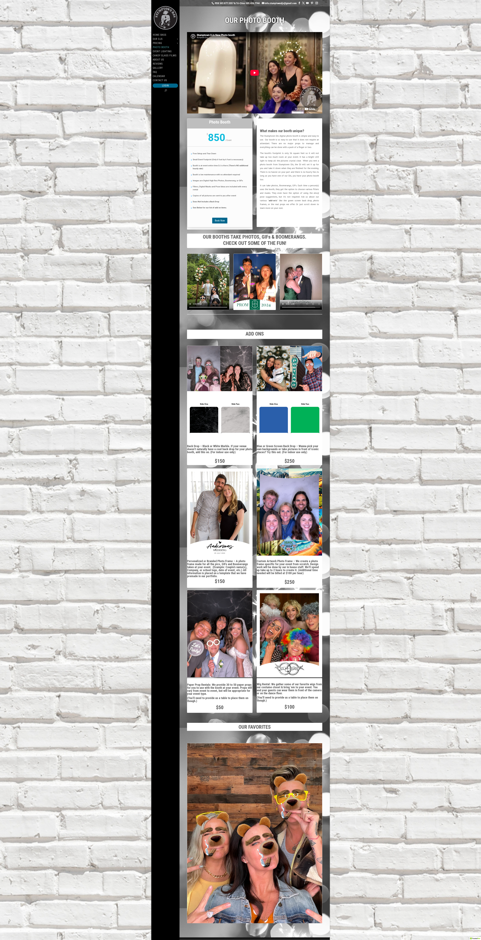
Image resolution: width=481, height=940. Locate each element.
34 (264, 296)
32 (260, 296)
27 (249, 296)
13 (260, 292)
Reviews (158, 64)
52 (262, 300)
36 (268, 296)
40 (236, 300)
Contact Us (160, 80)
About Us (158, 60)
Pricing (157, 43)
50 (258, 300)
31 (258, 296)
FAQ (155, 72)
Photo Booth (161, 47)
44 (245, 300)
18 (253, 917)
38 (273, 296)
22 (262, 917)
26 (247, 296)
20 (234, 296)
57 (273, 300)
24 (243, 296)
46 (249, 300)
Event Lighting (162, 51)
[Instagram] (316, 3)
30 (256, 296)
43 (243, 300)
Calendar (159, 76)
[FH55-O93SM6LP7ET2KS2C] (254, 309)
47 (251, 300)
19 (273, 292)
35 (266, 296)
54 (266, 300)
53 (264, 300)
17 (268, 292)
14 (262, 292)
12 (258, 292)
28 (251, 296)
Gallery (158, 68)
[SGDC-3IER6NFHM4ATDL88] (220, 555)
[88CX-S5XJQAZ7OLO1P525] (289, 676)
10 (307, 302)
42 (241, 300)
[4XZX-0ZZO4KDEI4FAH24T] (254, 922)
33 (262, 296)
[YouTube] (307, 3)
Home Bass (159, 35)
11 (256, 292)
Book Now (220, 220)
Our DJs (158, 39)
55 (268, 300)
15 (264, 292)
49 (256, 300)
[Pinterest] (312, 3)
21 (236, 296)
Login (165, 85)
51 (260, 300)
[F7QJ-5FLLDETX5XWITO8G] (220, 676)
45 (247, 300)
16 (266, 292)
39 (234, 300)
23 (241, 296)
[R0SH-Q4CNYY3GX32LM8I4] (289, 555)
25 (245, 296)
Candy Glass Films (164, 56)
